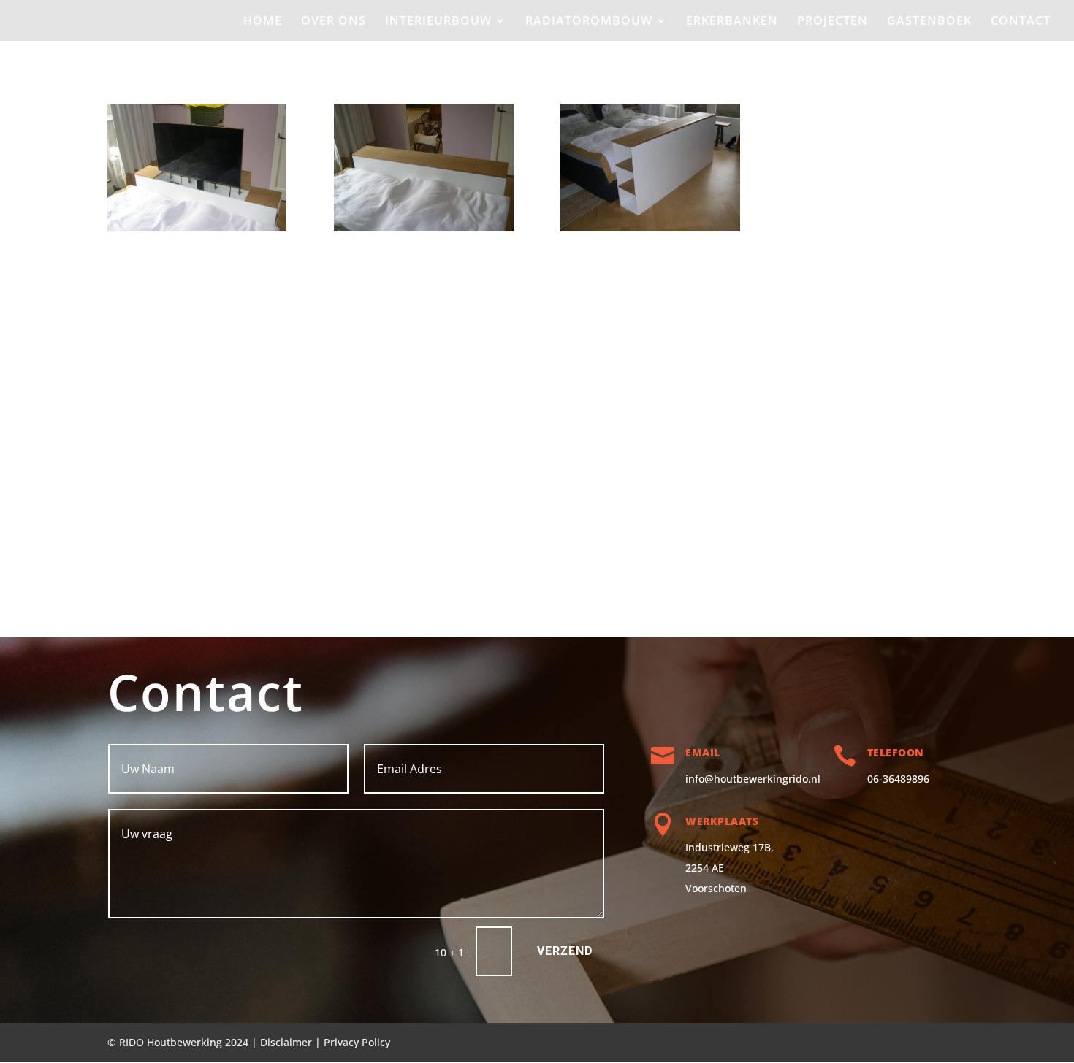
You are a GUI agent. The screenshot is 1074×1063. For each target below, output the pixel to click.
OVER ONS (333, 21)
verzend (565, 951)
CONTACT (1021, 21)
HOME (262, 21)
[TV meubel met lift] (196, 231)
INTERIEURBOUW (438, 21)
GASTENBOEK (929, 21)
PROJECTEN (832, 21)
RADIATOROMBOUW (588, 21)
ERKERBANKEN (732, 21)
